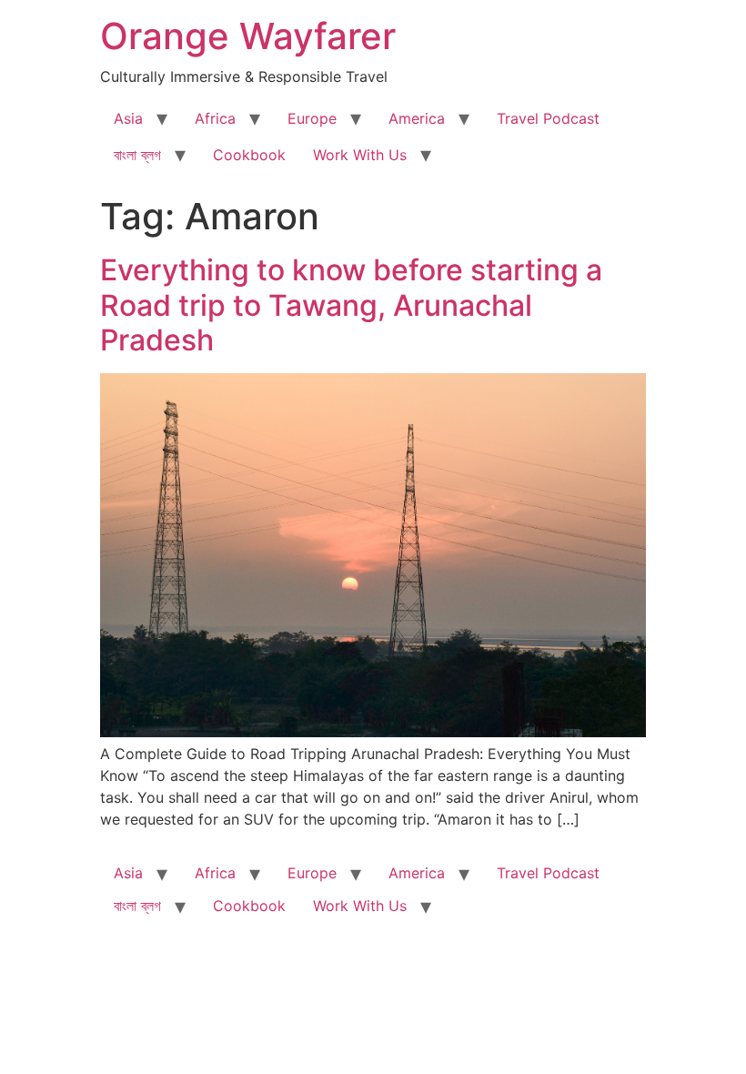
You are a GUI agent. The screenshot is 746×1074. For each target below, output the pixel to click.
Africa (215, 118)
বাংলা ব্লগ (137, 155)
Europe (312, 118)
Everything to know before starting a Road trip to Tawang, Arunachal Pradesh (351, 305)
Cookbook (249, 155)
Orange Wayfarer (248, 36)
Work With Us (360, 155)
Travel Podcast (548, 118)
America (416, 118)
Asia (128, 118)
